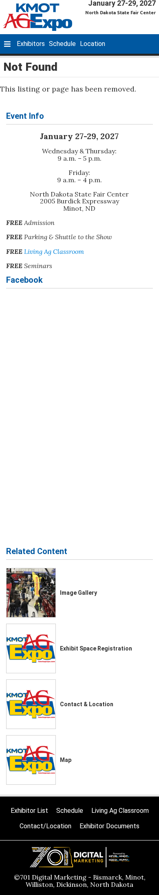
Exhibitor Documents (109, 826)
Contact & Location (86, 704)
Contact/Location (45, 826)
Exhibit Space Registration (96, 648)
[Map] (31, 760)
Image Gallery (78, 592)
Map (65, 760)
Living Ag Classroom (54, 251)
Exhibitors (31, 44)
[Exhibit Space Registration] (31, 648)
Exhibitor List (29, 810)
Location (92, 44)
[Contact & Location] (31, 704)
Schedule (62, 44)
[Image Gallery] (31, 592)
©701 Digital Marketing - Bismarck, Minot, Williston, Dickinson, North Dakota (80, 880)
